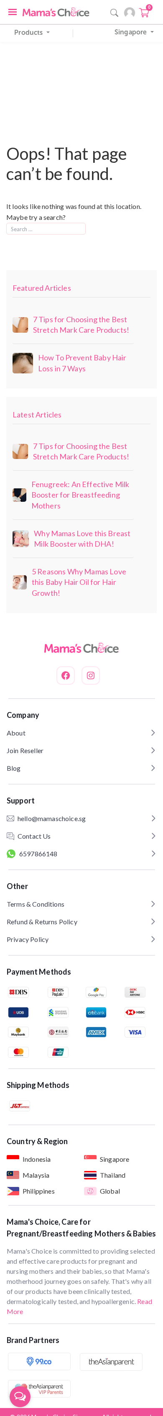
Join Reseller (25, 750)
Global (110, 1191)
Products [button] (29, 33)
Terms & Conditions (35, 904)
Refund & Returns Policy (42, 922)
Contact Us (34, 836)
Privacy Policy (27, 939)
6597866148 (38, 854)
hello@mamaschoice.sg (52, 818)
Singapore (114, 1159)
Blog (14, 768)
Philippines (39, 1191)
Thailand (112, 1175)
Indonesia (37, 1159)
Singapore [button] (132, 32)
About (16, 733)
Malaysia (36, 1175)
